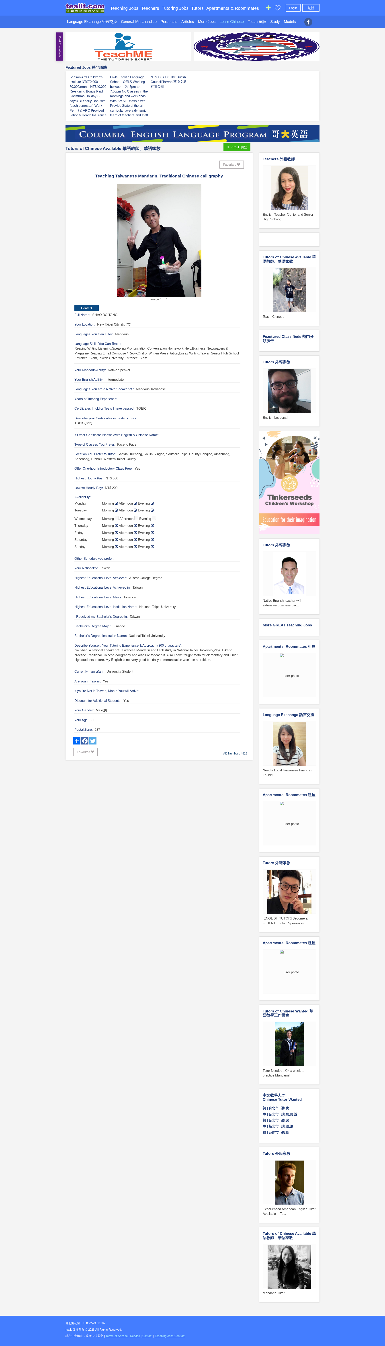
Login (293, 8)
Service (135, 1336)
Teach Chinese (273, 316)
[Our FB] (308, 19)
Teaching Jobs (124, 8)
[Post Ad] (268, 9)
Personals (169, 21)
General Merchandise (139, 21)
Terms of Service (117, 1336)
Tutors (197, 8)
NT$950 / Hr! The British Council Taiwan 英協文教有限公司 (169, 82)
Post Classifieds (59, 46)
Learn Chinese (232, 21)
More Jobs (207, 21)
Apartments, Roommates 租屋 (289, 646)
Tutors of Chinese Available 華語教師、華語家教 (113, 148)
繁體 (311, 8)
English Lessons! (275, 417)
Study (275, 21)
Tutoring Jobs (175, 8)
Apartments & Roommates (232, 8)
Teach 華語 (257, 21)
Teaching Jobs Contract (170, 1336)
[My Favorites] (278, 9)
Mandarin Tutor (274, 1293)
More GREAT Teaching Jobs (287, 625)
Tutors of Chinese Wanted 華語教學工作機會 (288, 1013)
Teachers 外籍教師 (279, 159)
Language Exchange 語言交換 (92, 21)
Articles (187, 21)
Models (290, 21)
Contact (147, 1336)
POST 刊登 (238, 147)
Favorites (230, 164)
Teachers (150, 8)
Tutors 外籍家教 (276, 362)
